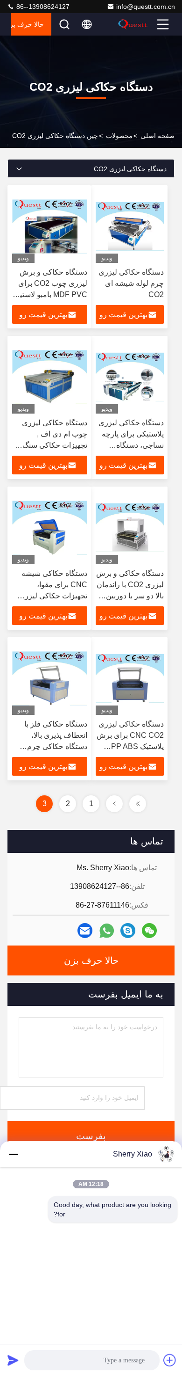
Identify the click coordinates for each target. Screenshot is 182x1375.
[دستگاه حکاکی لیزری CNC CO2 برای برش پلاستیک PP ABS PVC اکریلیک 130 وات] (130, 678)
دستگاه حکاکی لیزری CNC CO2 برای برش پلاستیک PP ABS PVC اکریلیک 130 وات (130, 746)
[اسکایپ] (128, 930)
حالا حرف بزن (27, 24)
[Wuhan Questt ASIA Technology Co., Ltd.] (135, 24)
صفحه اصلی (157, 135)
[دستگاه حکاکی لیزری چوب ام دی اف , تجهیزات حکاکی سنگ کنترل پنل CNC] (49, 377)
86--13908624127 (42, 6)
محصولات (119, 135)
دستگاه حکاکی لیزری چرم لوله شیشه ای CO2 (131, 283)
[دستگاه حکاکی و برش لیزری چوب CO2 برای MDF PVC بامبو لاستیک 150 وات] (49, 226)
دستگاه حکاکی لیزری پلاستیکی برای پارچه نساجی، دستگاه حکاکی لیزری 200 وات (131, 445)
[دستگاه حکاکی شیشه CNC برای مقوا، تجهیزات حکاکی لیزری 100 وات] (49, 527)
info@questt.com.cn (145, 6)
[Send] (13, 1360)
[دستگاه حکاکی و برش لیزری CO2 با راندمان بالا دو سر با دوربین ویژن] (130, 527)
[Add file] (169, 1360)
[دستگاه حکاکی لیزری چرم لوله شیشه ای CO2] (130, 226)
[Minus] (13, 1154)
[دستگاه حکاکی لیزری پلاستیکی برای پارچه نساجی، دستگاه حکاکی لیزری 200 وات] (130, 377)
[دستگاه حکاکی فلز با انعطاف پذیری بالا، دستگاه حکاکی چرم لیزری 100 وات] (49, 678)
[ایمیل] (85, 930)
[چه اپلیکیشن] (106, 930)
